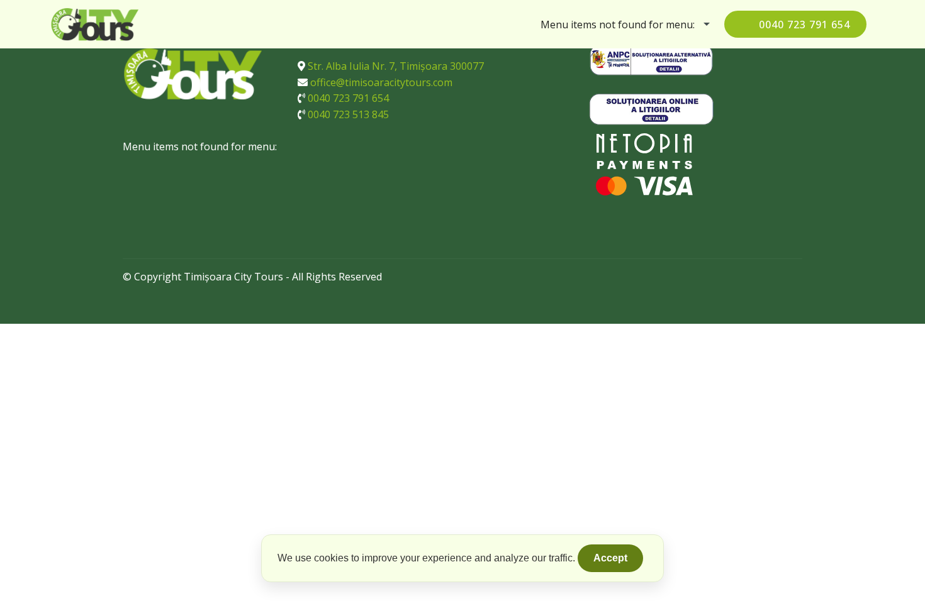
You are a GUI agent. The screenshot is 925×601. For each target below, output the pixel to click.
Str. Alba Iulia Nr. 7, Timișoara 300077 (396, 66)
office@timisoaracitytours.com (381, 82)
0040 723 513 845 (348, 114)
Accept (610, 558)
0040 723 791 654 (804, 24)
